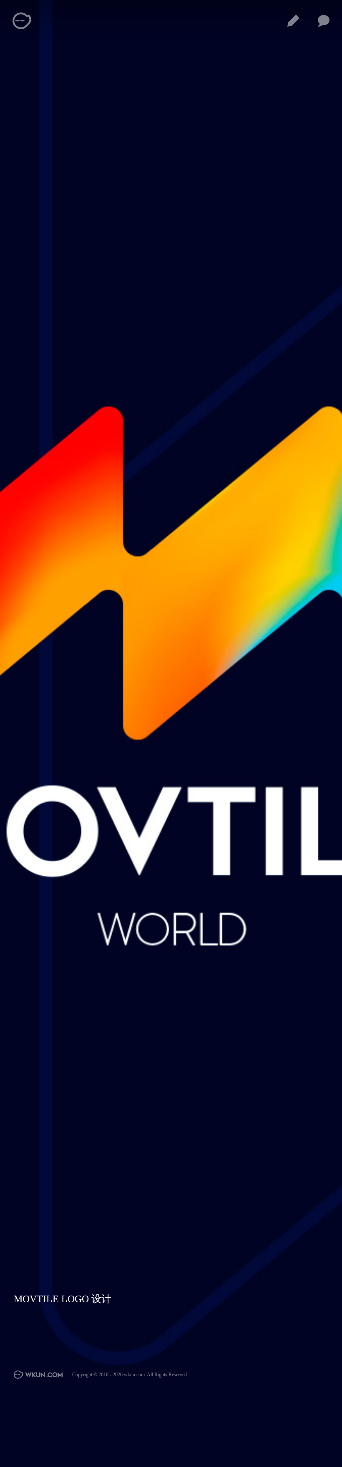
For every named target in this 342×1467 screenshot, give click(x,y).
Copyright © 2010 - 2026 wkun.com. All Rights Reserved (129, 1375)
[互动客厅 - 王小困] (323, 21)
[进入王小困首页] (39, 1374)
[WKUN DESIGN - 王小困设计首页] (22, 20)
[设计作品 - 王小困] (293, 21)
